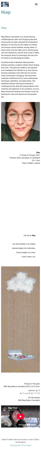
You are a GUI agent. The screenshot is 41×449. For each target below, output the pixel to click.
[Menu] (36, 4)
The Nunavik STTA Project (20, 445)
